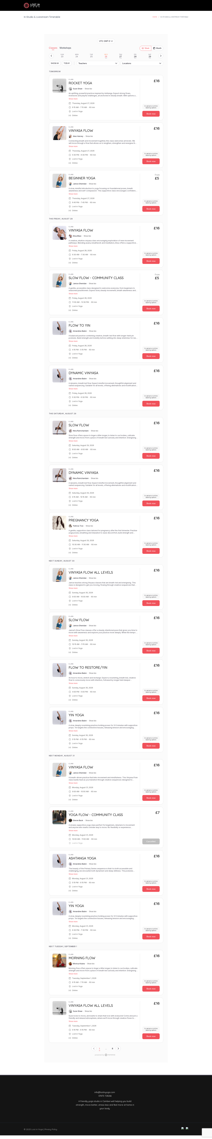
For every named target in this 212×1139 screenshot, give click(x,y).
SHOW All (55, 63)
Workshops (65, 48)
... (106, 1048)
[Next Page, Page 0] (118, 1048)
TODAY (67, 63)
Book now (151, 114)
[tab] (62, 56)
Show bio (88, 89)
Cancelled (150, 841)
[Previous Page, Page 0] (93, 1048)
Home (154, 17)
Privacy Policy (51, 1129)
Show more (73, 99)
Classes (53, 48)
